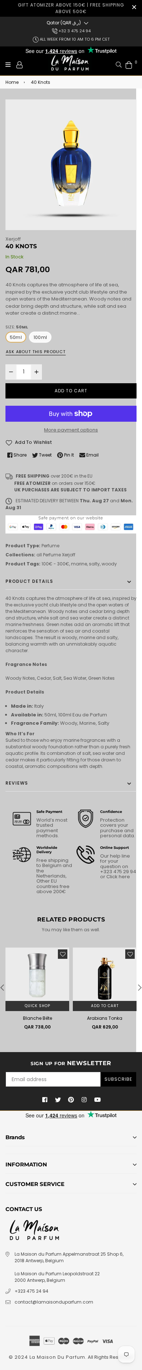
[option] (71, 164)
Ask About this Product (36, 352)
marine (79, 564)
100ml (40, 337)
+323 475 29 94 (118, 871)
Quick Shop (37, 1006)
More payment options (71, 429)
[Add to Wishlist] (62, 954)
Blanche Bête (37, 1018)
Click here (117, 876)
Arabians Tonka (104, 1018)
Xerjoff (13, 239)
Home (12, 82)
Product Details (29, 581)
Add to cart (105, 1006)
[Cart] (129, 64)
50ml (16, 337)
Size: (16, 327)
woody (109, 564)
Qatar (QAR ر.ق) (64, 23)
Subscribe (118, 1079)
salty (94, 564)
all (39, 555)
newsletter (71, 1063)
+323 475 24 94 (31, 1291)
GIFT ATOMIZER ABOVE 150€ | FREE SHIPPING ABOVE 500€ (71, 8)
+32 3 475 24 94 (74, 31)
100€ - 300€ (55, 564)
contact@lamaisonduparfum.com (54, 1302)
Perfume (50, 546)
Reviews (16, 783)
